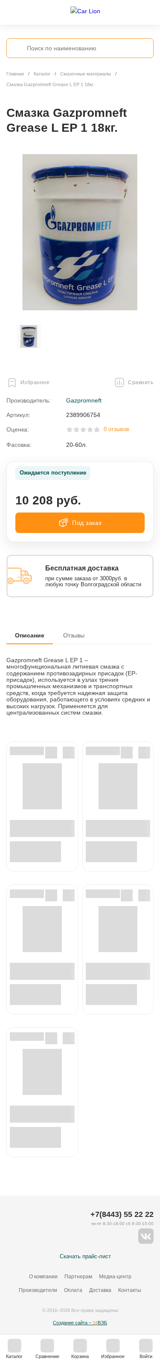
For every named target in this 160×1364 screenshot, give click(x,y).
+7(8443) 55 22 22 (122, 1214)
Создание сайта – (80, 1322)
